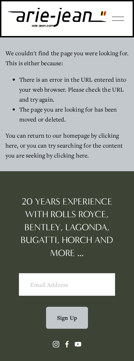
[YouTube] (78, 344)
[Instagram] (56, 344)
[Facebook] (67, 344)
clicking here (70, 155)
